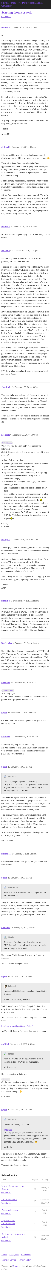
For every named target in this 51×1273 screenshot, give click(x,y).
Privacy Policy (25, 1260)
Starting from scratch (16, 12)
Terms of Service (8, 1260)
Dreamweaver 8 (9, 1199)
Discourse (16, 1266)
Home (4, 1254)
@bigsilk (6, 1079)
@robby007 (7, 443)
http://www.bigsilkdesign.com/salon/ (17, 1026)
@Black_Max (8, 690)
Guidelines (26, 1254)
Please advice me (9, 1210)
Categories (14, 1254)
